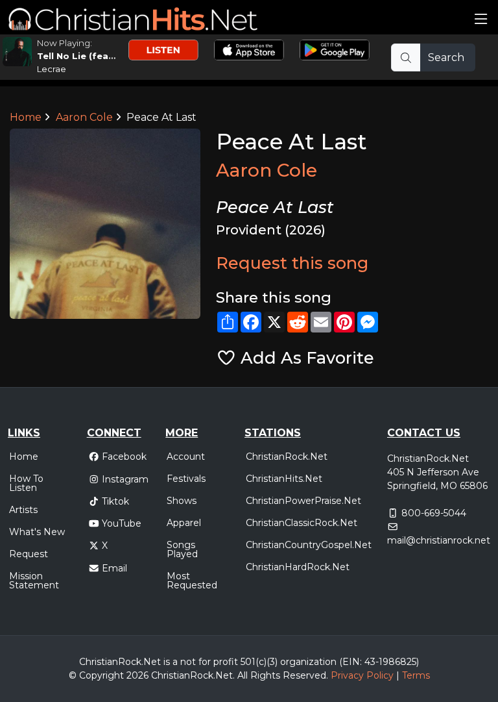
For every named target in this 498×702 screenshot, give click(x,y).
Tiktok (115, 501)
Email (114, 568)
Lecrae (51, 69)
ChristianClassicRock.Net (301, 522)
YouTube (121, 523)
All (242, 675)
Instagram (125, 479)
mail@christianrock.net (438, 540)
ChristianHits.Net (284, 478)
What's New (37, 531)
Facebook (124, 456)
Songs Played (182, 549)
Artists (23, 509)
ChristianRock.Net (286, 456)
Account (186, 456)
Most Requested (192, 580)
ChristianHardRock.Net (298, 566)
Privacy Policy (362, 675)
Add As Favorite (305, 357)
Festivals (186, 478)
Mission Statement (34, 580)
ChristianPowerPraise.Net (303, 500)
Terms (416, 675)
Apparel (184, 522)
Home (26, 117)
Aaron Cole (84, 117)
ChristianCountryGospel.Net (309, 544)
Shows (181, 500)
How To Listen (26, 483)
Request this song (292, 263)
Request (28, 553)
